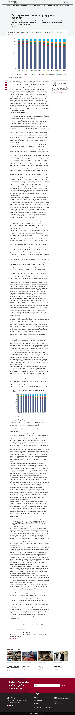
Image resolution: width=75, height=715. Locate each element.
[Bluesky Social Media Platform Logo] (9, 705)
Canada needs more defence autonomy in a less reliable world (45, 665)
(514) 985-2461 (10, 702)
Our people (36, 704)
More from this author (57, 92)
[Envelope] (6, 86)
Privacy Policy (36, 707)
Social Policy (60, 5)
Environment (16, 5)
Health (30, 5)
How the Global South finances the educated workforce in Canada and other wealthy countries (13, 665)
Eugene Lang (57, 667)
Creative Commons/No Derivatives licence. (30, 634)
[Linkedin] (6, 82)
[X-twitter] (6, 89)
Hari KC (9, 668)
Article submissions (38, 700)
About (36, 697)
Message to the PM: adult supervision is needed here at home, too (60, 665)
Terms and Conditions (44, 707)
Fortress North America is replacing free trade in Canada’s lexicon (28, 665)
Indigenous (37, 5)
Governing (24, 5)
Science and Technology (48, 5)
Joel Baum (25, 667)
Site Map (50, 707)
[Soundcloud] (12, 705)
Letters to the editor (38, 701)
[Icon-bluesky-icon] (6, 84)
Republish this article (15, 638)
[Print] (6, 87)
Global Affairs (22, 629)
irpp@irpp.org (17, 702)
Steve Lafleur (41, 667)
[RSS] (15, 705)
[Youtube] (10, 705)
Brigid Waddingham (64, 667)
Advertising (36, 703)
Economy (8, 5)
